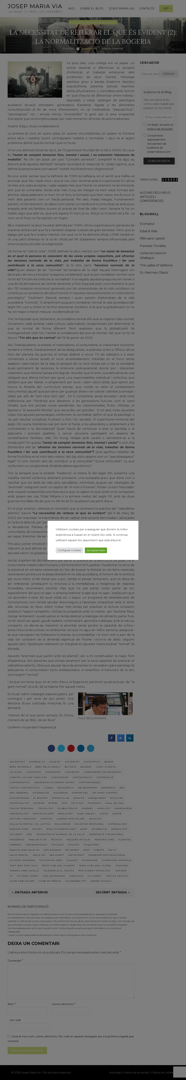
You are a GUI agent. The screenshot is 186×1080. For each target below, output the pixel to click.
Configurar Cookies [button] (69, 550)
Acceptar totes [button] (96, 550)
